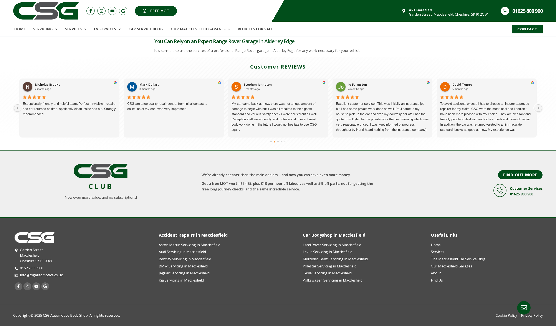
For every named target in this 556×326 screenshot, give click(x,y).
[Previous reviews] (17, 108)
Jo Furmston (357, 85)
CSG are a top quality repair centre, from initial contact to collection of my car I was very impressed (167, 106)
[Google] (123, 11)
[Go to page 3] (281, 141)
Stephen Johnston (258, 85)
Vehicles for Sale (255, 29)
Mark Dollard (149, 85)
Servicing (43, 29)
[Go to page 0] (271, 142)
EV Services (105, 29)
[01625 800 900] (505, 11)
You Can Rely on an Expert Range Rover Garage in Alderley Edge (224, 41)
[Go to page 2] (278, 142)
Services (73, 29)
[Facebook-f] (90, 11)
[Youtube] (112, 11)
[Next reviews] (538, 108)
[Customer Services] (499, 190)
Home (20, 29)
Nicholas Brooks (47, 85)
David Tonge (462, 85)
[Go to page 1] (274, 142)
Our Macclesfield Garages (198, 29)
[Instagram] (101, 11)
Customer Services (526, 188)
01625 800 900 (527, 10)
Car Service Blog (146, 29)
